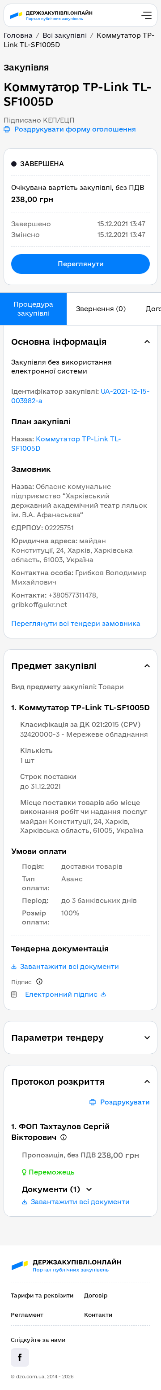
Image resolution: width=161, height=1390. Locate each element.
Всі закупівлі (64, 35)
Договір (95, 1295)
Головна (18, 35)
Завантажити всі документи (69, 966)
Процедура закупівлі (33, 308)
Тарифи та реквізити (42, 1295)
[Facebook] (20, 1357)
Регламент (27, 1314)
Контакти (98, 1314)
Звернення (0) (101, 308)
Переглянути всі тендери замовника (75, 623)
